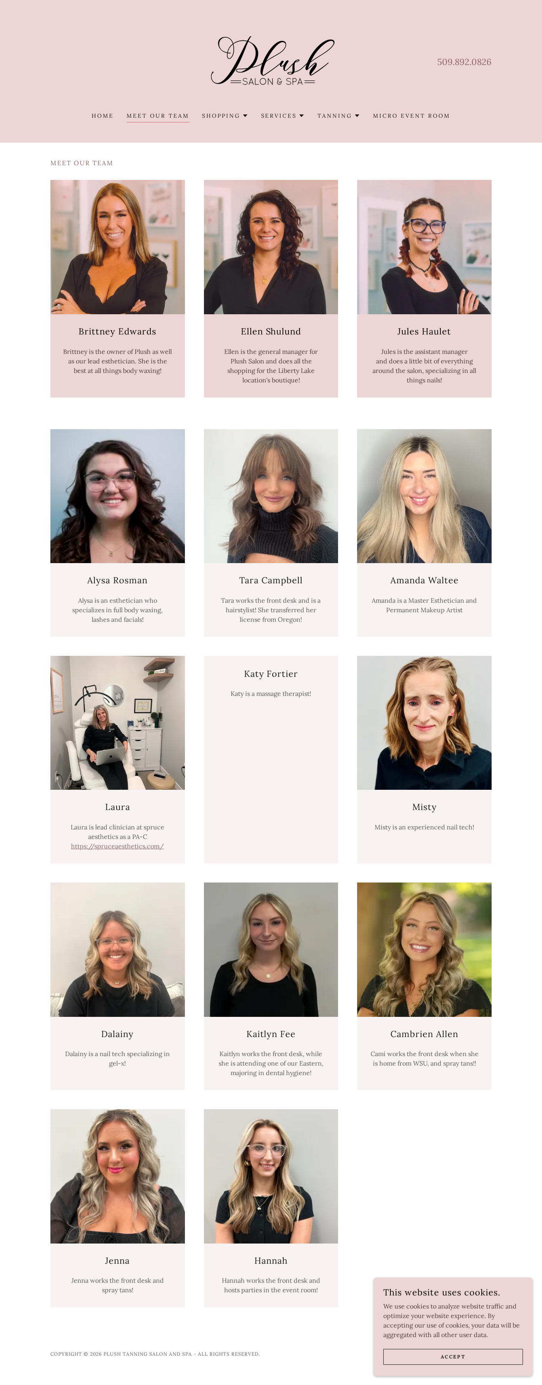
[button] (225, 115)
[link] (271, 61)
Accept (453, 1357)
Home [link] (103, 115)
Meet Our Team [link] (158, 115)
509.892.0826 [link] (464, 61)
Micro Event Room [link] (411, 115)
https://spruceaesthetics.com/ (117, 846)
